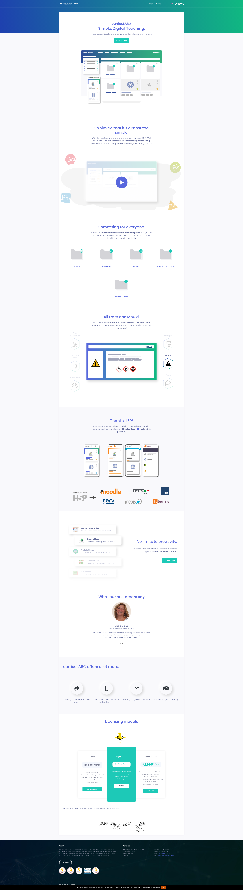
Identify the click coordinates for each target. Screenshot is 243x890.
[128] (121, 285)
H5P (137, 429)
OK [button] (163, 887)
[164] (106, 255)
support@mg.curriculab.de (165, 855)
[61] (166, 255)
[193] (136, 255)
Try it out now (121, 40)
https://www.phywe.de (163, 853)
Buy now (121, 786)
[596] (77, 255)
